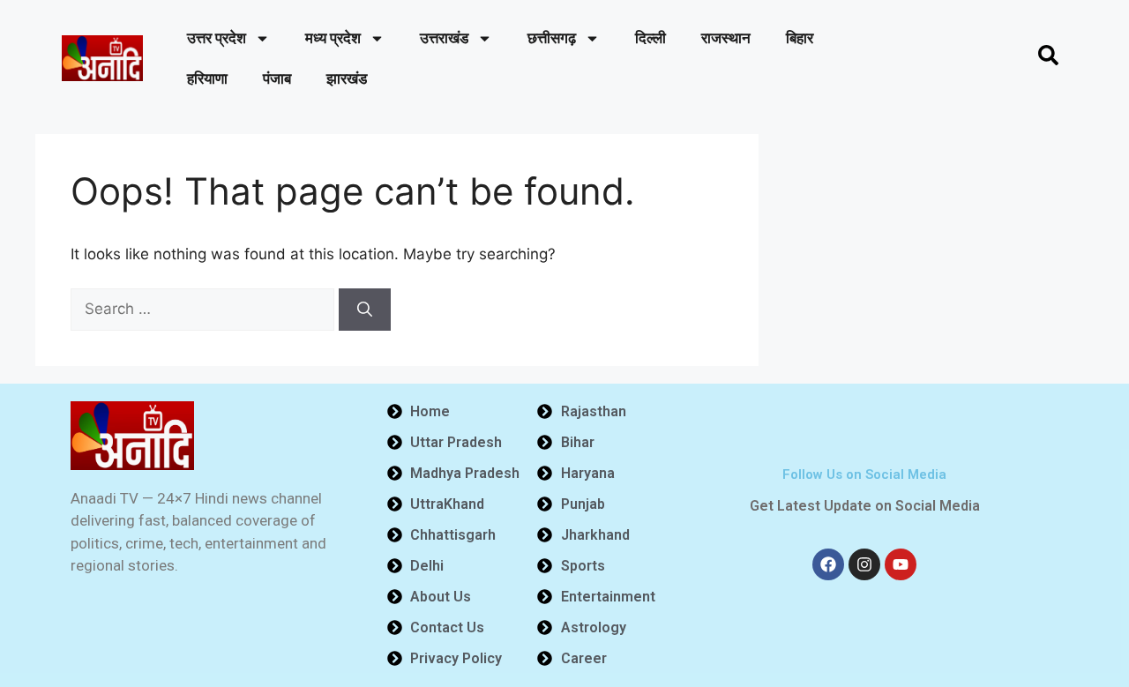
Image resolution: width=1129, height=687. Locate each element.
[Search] (365, 309)
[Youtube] (900, 564)
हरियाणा (207, 78)
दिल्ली (650, 38)
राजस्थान (726, 38)
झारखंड (346, 78)
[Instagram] (864, 564)
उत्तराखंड (444, 38)
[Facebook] (828, 564)
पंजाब (277, 78)
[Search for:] (205, 308)
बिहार (799, 38)
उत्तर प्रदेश (216, 38)
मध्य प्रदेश (333, 38)
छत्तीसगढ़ (551, 38)
